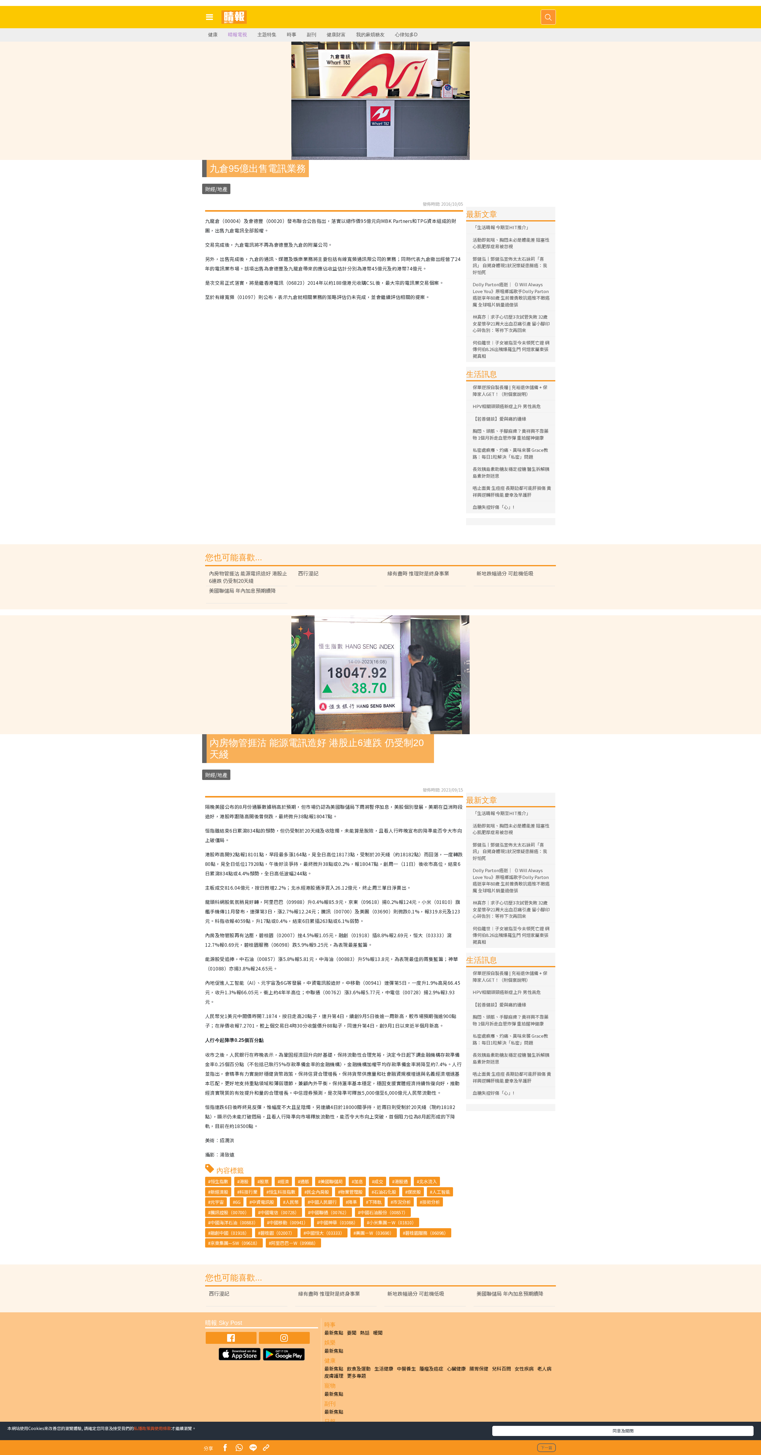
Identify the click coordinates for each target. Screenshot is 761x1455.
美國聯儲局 (331, 1181)
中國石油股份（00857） (384, 1212)
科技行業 (248, 1192)
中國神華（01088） (338, 1222)
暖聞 (378, 1332)
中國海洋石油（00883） (234, 1222)
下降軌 (375, 1202)
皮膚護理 (333, 1375)
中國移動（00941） (288, 1222)
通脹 (304, 1181)
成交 (378, 1181)
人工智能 (441, 1192)
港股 (244, 1181)
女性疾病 (524, 1368)
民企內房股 (318, 1192)
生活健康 (383, 1368)
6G (237, 1202)
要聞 (351, 1332)
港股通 (401, 1181)
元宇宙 (217, 1202)
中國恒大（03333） (325, 1233)
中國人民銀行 (323, 1202)
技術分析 (431, 1202)
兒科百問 (501, 1368)
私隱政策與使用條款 (152, 1428)
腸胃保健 (478, 1368)
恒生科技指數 (282, 1192)
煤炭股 (414, 1192)
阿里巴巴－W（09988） (294, 1243)
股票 (264, 1181)
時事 (291, 34)
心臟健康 (456, 1368)
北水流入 (428, 1181)
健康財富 (336, 34)
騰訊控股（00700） (229, 1212)
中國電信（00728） (279, 1212)
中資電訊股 (263, 1202)
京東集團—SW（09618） (235, 1243)
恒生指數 (219, 1181)
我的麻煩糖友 (370, 34)
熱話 (365, 1332)
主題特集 (266, 34)
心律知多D (406, 34)
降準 (352, 1202)
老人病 (544, 1368)
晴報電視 (237, 34)
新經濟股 (219, 1192)
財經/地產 (216, 189)
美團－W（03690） (375, 1233)
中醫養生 (406, 1368)
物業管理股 (351, 1192)
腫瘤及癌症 (431, 1368)
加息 (358, 1181)
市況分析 (402, 1202)
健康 (213, 34)
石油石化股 (385, 1192)
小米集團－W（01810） (392, 1222)
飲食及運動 (359, 1368)
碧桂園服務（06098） (426, 1233)
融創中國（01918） (229, 1233)
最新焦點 (333, 1332)
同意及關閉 (623, 1431)
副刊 (311, 34)
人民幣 (292, 1202)
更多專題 (356, 1375)
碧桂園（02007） (277, 1233)
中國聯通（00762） (329, 1212)
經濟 (284, 1181)
